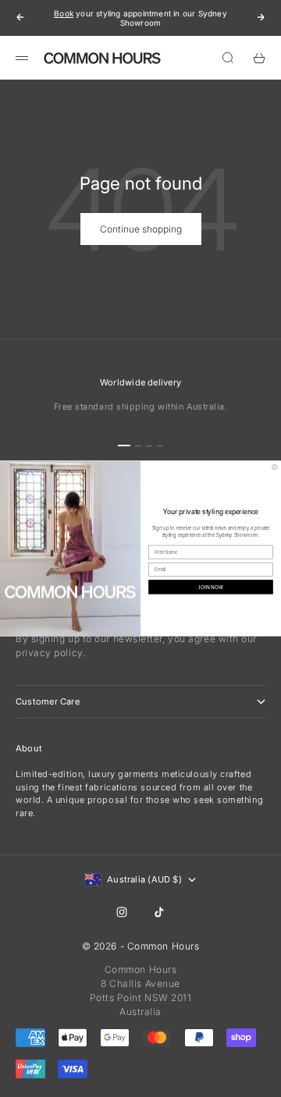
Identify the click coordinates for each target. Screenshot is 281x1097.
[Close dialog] (274, 466)
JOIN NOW (210, 587)
